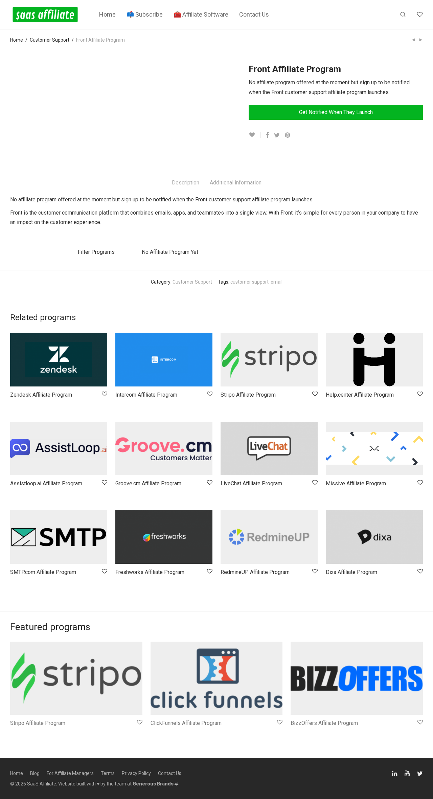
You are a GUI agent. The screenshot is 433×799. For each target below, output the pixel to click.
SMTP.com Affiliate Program (43, 572)
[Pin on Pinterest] (288, 135)
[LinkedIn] (395, 773)
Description (185, 182)
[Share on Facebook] (267, 135)
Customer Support (49, 40)
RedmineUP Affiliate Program (255, 572)
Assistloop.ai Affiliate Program (46, 483)
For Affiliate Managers (70, 773)
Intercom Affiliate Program (146, 395)
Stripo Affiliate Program (248, 395)
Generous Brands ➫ (156, 783)
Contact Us (254, 14)
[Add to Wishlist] (254, 135)
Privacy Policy (136, 773)
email (276, 282)
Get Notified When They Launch (336, 112)
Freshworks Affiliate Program (149, 572)
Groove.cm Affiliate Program (148, 483)
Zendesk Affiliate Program (41, 395)
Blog (35, 773)
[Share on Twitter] (277, 135)
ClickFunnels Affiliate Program (186, 723)
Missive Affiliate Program (356, 483)
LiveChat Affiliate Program (251, 483)
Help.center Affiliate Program (360, 395)
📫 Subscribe (145, 14)
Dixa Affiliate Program (351, 572)
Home (107, 14)
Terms (108, 773)
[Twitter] (420, 773)
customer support (249, 282)
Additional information (235, 182)
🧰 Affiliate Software (201, 14)
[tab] (185, 182)
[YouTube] (408, 773)
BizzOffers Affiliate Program (324, 723)
